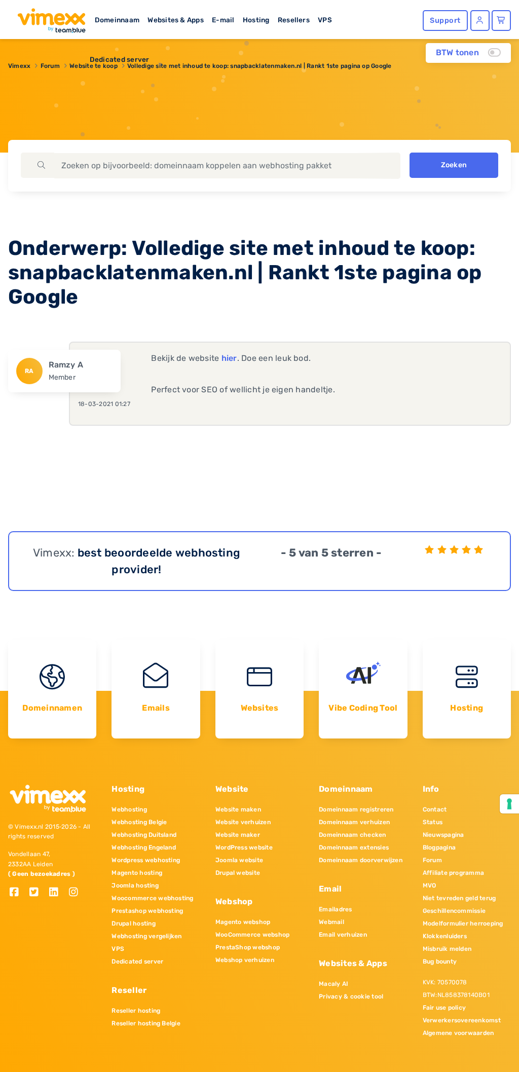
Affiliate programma (454, 872)
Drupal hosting (133, 923)
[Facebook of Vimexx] (18, 893)
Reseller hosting (136, 1010)
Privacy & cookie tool (351, 996)
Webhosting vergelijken (146, 936)
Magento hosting (137, 872)
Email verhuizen (343, 934)
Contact (435, 809)
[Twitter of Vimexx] (38, 893)
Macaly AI (333, 983)
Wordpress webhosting (146, 860)
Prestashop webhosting (147, 910)
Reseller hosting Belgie (146, 1023)
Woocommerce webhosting (152, 898)
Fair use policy (444, 1007)
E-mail (223, 20)
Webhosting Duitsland (144, 834)
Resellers (294, 20)
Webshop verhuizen (244, 960)
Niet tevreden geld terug (459, 898)
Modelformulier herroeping (463, 923)
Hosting (256, 20)
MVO (429, 885)
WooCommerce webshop (252, 934)
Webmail (331, 922)
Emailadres (335, 909)
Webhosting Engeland (144, 847)
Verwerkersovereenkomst (462, 1020)
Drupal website (237, 872)
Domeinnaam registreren (356, 809)
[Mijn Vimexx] (480, 20)
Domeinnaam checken (352, 834)
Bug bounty (440, 961)
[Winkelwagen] (501, 20)
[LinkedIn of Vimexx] (57, 893)
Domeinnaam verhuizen (354, 822)
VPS (325, 20)
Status (432, 822)
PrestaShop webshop (247, 947)
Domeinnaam (117, 20)
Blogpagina (439, 847)
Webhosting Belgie (139, 822)
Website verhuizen (243, 822)
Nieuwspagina (443, 834)
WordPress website (244, 847)
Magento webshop (243, 922)
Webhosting (129, 809)
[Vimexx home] (47, 17)
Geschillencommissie (454, 910)
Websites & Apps (175, 20)
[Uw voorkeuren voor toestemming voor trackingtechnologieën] (509, 804)
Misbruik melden (447, 948)
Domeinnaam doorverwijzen (360, 860)
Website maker (237, 834)
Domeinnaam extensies (354, 847)
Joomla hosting (135, 885)
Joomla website (239, 860)
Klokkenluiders (445, 936)
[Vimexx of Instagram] (76, 893)
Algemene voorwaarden (458, 1033)
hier (229, 358)
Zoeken (454, 165)
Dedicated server (120, 59)
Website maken (238, 809)
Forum (432, 860)
